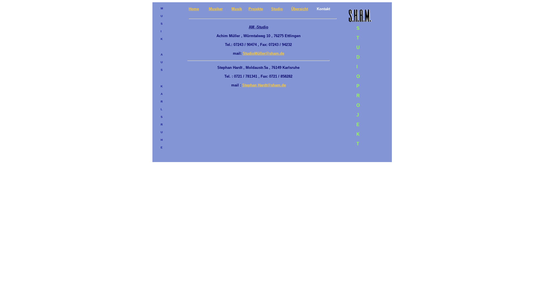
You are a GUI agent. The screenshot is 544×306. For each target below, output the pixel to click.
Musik (236, 9)
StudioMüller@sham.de (263, 53)
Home (194, 9)
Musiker (216, 9)
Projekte (255, 9)
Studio (277, 9)
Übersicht (299, 9)
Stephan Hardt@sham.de (264, 85)
